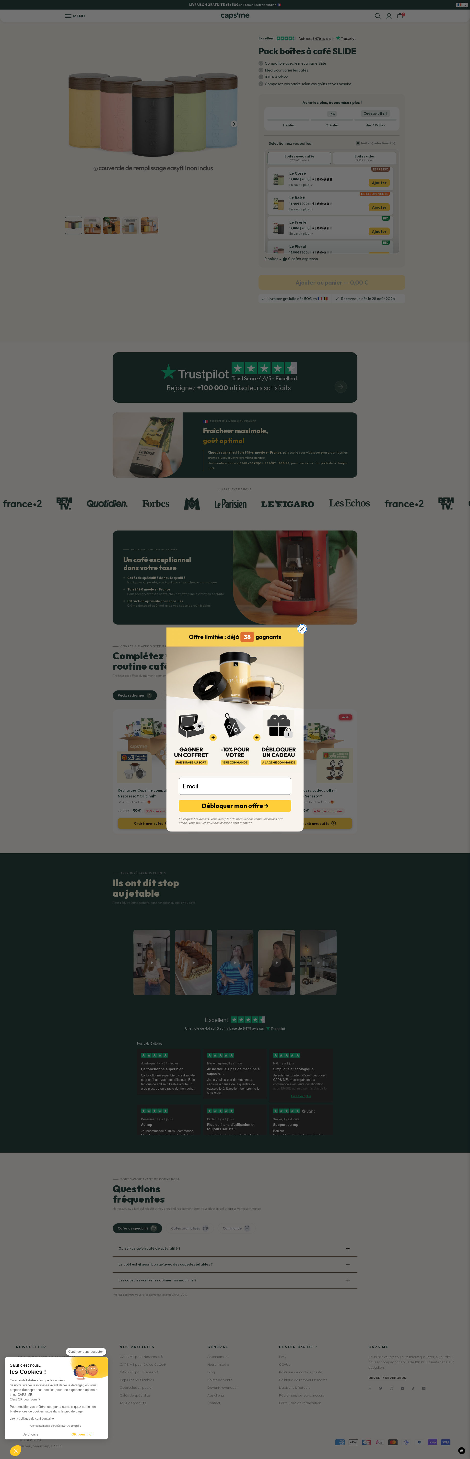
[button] (16, 1451)
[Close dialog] (302, 629)
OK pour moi (82, 1434)
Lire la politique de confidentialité (32, 1418)
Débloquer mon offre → (235, 806)
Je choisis (30, 1434)
